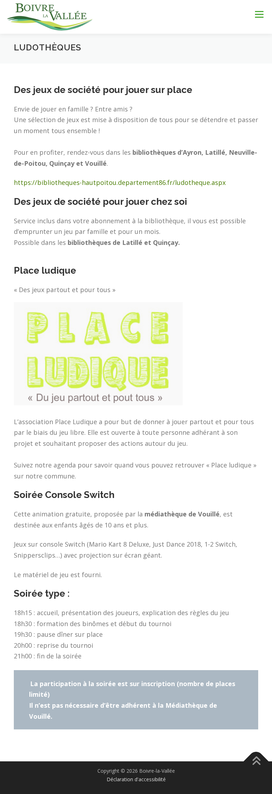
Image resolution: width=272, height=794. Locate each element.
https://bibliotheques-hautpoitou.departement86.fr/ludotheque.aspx (120, 182)
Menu (259, 14)
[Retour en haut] (256, 761)
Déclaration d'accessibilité (136, 779)
